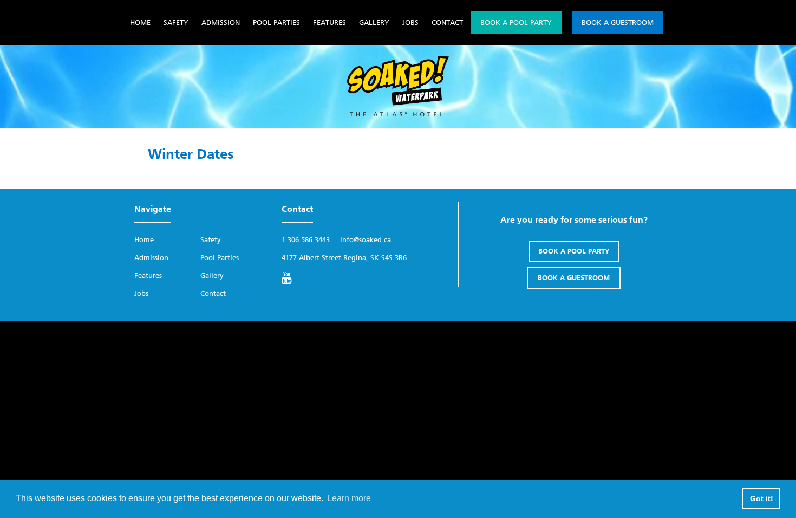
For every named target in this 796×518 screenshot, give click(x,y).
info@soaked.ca (365, 240)
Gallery (374, 22)
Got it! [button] (761, 498)
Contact (447, 22)
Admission (220, 22)
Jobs (410, 22)
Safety (176, 22)
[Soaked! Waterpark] (398, 114)
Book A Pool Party (574, 251)
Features (329, 22)
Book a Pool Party (516, 22)
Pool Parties (276, 22)
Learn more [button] (349, 498)
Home (140, 22)
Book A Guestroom (618, 22)
